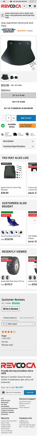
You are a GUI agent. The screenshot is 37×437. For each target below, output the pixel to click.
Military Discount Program (24, 404)
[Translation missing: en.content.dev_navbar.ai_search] (24, 6)
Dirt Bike (4, 404)
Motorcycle (4, 402)
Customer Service (25, 402)
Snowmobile (5, 406)
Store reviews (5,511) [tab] (27, 318)
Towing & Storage (7, 410)
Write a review (10, 308)
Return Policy (5, 423)
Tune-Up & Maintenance (9, 408)
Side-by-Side (5, 401)
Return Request (24, 408)
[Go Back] (2, 15)
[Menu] (35, 6)
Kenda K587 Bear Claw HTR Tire (12, 281)
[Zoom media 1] (33, 68)
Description (8, 141)
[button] (22, 31)
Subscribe (29, 392)
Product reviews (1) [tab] (10, 318)
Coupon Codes (6, 425)
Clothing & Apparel (7, 412)
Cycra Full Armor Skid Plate (10, 236)
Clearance (4, 414)
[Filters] (4, 324)
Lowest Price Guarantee (9, 421)
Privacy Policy (5, 429)
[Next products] (34, 172)
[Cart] (30, 6)
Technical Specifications (14, 146)
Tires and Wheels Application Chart (6, 432)
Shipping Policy (6, 427)
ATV (2, 399)
